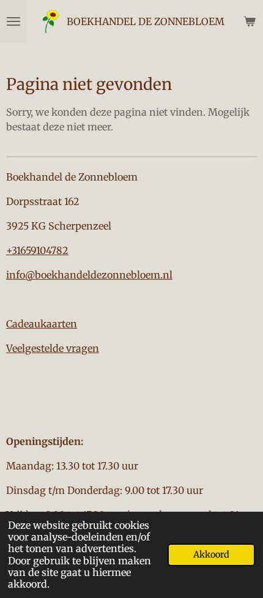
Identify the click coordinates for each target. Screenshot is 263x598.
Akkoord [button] (211, 554)
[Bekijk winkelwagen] (249, 21)
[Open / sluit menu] (13, 21)
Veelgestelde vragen (52, 348)
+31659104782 (37, 250)
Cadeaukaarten (41, 324)
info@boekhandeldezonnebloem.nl (89, 275)
